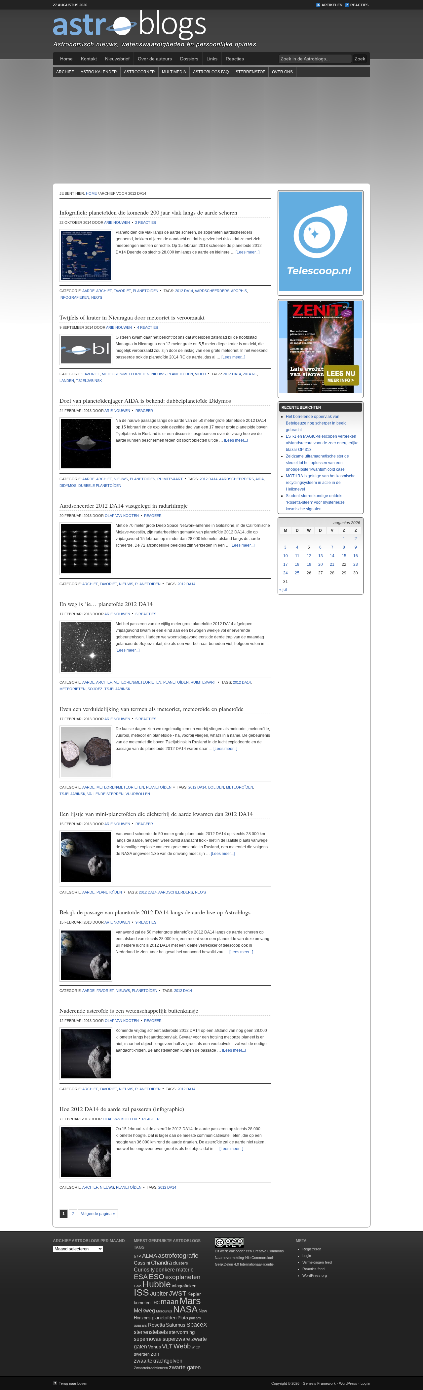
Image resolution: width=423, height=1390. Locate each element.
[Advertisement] (211, 130)
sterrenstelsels (151, 1332)
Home (66, 58)
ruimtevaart (170, 479)
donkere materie (175, 1269)
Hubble (156, 1284)
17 (285, 564)
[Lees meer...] (247, 252)
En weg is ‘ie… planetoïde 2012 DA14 (106, 604)
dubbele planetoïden (99, 486)
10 (285, 556)
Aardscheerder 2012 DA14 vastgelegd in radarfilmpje (123, 505)
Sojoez (95, 689)
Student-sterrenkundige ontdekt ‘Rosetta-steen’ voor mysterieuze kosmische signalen (315, 502)
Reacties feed (313, 1269)
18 (297, 564)
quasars (140, 1325)
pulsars (195, 1318)
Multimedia (174, 72)
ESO (156, 1276)
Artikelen (332, 5)
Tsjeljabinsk (89, 381)
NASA (185, 1309)
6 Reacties (145, 614)
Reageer (144, 411)
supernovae (148, 1339)
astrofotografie (178, 1255)
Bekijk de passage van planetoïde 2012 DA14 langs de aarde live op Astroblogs (154, 912)
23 (355, 564)
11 (297, 556)
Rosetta (156, 1325)
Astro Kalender (99, 72)
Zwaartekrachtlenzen (151, 1368)
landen (66, 381)
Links (212, 58)
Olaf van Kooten (122, 516)
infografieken (74, 297)
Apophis (239, 291)
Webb (182, 1346)
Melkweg (144, 1310)
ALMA (149, 1256)
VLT (167, 1346)
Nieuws (158, 374)
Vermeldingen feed (317, 1262)
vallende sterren (105, 794)
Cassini (142, 1263)
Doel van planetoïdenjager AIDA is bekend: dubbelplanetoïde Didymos (145, 400)
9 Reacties (145, 922)
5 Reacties (145, 719)
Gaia (137, 1286)
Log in (365, 1383)
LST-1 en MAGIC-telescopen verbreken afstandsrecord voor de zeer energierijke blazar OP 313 (322, 443)
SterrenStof (250, 72)
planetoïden (145, 291)
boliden (216, 787)
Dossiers (189, 58)
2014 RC (250, 374)
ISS (141, 1292)
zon (155, 1354)
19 (309, 564)
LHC (155, 1302)
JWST (177, 1293)
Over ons (282, 72)
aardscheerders (212, 291)
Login (306, 1256)
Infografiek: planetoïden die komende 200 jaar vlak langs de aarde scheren (148, 212)
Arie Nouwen (117, 222)
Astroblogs (211, 31)
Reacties (359, 5)
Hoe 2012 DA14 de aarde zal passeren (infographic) (121, 1109)
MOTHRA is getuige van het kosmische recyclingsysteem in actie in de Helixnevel (321, 483)
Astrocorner (139, 72)
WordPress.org (314, 1275)
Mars (190, 1300)
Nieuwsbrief (117, 58)
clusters (180, 1263)
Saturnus (175, 1325)
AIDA (259, 479)
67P (137, 1256)
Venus (154, 1346)
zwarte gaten (185, 1367)
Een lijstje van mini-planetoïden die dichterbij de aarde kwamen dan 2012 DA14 (156, 814)
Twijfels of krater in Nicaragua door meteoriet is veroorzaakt (132, 317)
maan (169, 1302)
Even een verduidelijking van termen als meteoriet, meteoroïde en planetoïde (151, 709)
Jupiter (159, 1293)
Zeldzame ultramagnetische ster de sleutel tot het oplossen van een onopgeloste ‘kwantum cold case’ (317, 463)
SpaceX (196, 1324)
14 (332, 556)
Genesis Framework (319, 1383)
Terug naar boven (73, 1383)
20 (320, 564)
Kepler (194, 1294)
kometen (142, 1302)
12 (309, 556)
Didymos (67, 486)
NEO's (96, 297)
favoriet (122, 291)
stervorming (182, 1332)
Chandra (161, 1263)
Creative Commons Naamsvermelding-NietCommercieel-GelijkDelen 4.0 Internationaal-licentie (249, 1257)
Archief (65, 72)
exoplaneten (183, 1276)
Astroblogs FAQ (211, 72)
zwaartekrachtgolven (158, 1361)
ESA (141, 1277)
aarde (88, 291)
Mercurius (164, 1311)
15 (344, 556)
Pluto (182, 1317)
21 (332, 564)
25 (297, 573)
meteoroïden (239, 787)
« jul (283, 589)
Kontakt (89, 58)
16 (355, 556)
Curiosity (144, 1269)
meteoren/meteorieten (125, 374)
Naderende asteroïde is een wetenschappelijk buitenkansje (128, 1010)
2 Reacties (145, 222)
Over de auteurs (155, 58)
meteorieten (72, 689)
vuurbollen (138, 794)
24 (285, 573)
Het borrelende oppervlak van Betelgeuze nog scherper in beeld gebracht (316, 423)
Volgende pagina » (98, 1213)
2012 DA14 (184, 291)
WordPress (348, 1383)
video (200, 374)
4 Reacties (147, 327)
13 (320, 556)
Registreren (311, 1249)
